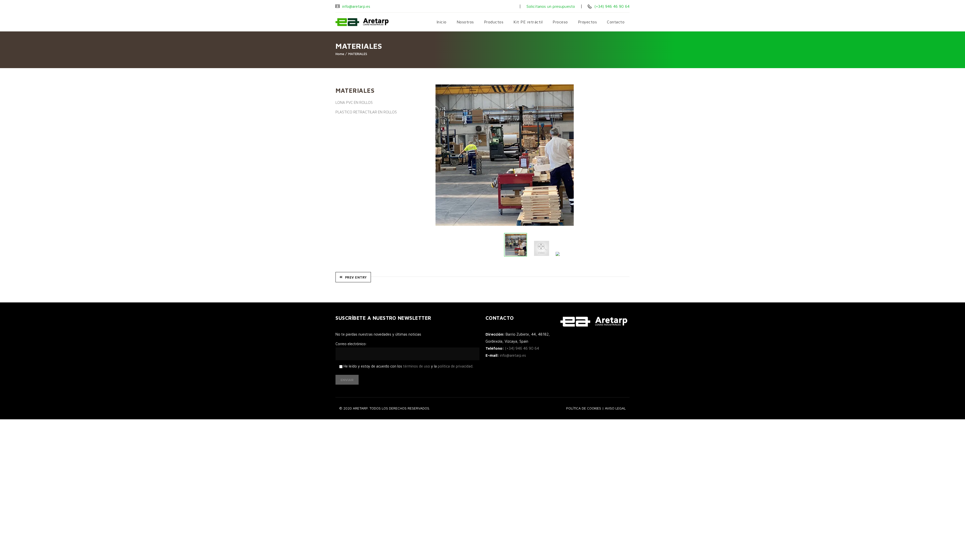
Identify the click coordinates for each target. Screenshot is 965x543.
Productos (494, 22)
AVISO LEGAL (615, 408)
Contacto (615, 22)
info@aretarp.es (355, 6)
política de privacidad (455, 366)
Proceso (560, 22)
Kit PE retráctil (528, 22)
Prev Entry (356, 277)
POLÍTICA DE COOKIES (583, 408)
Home (339, 54)
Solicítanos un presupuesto (550, 6)
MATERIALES (357, 54)
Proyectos (587, 22)
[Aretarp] (362, 22)
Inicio (442, 22)
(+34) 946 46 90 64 (611, 6)
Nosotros (465, 22)
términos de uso (416, 366)
